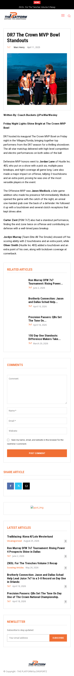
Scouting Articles (15, 568)
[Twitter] (18, 486)
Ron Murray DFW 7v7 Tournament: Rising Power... (45, 281)
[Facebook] (10, 486)
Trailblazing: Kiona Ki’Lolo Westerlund (30, 536)
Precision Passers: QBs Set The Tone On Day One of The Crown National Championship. (34, 595)
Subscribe (58, 638)
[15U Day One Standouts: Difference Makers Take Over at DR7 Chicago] (16, 339)
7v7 (8, 47)
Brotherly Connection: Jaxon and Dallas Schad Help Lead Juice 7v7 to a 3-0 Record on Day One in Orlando (36, 578)
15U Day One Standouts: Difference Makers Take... (44, 337)
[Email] (26, 486)
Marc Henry (19, 47)
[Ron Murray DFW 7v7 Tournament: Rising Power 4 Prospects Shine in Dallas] (16, 284)
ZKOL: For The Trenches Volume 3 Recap (32, 563)
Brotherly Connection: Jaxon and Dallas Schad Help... (46, 300)
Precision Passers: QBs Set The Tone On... (45, 318)
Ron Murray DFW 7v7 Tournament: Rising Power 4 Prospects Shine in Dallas (36, 549)
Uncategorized (14, 541)
